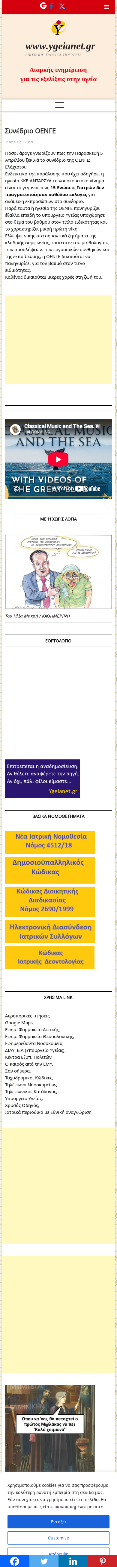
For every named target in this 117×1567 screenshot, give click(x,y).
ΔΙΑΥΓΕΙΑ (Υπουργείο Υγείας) (34, 1050)
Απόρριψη (59, 1554)
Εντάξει (58, 1521)
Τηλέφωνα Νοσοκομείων (30, 1084)
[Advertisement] (58, 339)
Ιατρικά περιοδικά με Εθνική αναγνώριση (48, 1112)
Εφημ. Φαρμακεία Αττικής (32, 1029)
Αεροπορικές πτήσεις (27, 1016)
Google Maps (19, 1023)
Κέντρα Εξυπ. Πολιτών (28, 1057)
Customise (58, 1538)
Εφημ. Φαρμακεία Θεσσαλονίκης (39, 1036)
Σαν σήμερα (17, 1071)
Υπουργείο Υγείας (23, 1098)
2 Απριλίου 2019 (19, 142)
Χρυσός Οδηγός (21, 1105)
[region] (58, 1519)
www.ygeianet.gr (60, 45)
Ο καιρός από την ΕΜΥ (28, 1064)
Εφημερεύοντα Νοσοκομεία (33, 1043)
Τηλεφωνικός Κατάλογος (30, 1091)
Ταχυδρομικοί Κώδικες (28, 1078)
